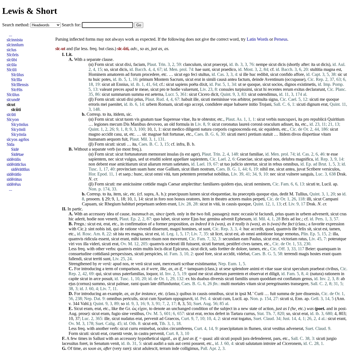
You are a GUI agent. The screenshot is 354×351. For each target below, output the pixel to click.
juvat (301, 169)
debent (102, 164)
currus (249, 313)
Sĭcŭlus (17, 74)
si (240, 74)
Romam (165, 104)
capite (74, 278)
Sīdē (15, 149)
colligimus (189, 348)
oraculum (272, 124)
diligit (274, 273)
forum (136, 74)
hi (265, 89)
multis (148, 248)
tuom (128, 119)
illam (195, 169)
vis (136, 119)
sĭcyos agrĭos (18, 139)
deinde (258, 79)
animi (254, 268)
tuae (158, 119)
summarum (120, 94)
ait (113, 84)
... (10, 34)
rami (135, 283)
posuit (107, 278)
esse (334, 154)
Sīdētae (17, 154)
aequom (114, 139)
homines (189, 228)
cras (343, 213)
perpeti (259, 199)
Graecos (172, 318)
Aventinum (274, 79)
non (91, 164)
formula (182, 124)
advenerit (320, 213)
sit (309, 228)
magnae (155, 134)
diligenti (193, 129)
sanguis (306, 174)
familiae (256, 154)
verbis (271, 119)
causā (222, 79)
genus (307, 278)
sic (340, 74)
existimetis (306, 84)
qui (116, 228)
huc (252, 74)
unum (254, 278)
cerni (186, 343)
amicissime (132, 184)
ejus (238, 184)
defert (220, 313)
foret (83, 343)
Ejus (195, 218)
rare (126, 348)
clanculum (192, 64)
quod (269, 228)
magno (94, 134)
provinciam (126, 169)
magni (175, 228)
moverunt (178, 238)
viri (71, 243)
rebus (277, 164)
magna (329, 69)
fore (208, 253)
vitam (326, 134)
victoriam (289, 238)
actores (234, 199)
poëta (193, 84)
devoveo (154, 124)
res (127, 233)
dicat (167, 248)
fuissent (192, 243)
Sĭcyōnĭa (18, 134)
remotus (292, 233)
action (268, 308)
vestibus (137, 313)
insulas (173, 154)
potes (106, 79)
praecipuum (178, 194)
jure (299, 293)
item (117, 194)
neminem (262, 184)
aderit (80, 218)
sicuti (109, 99)
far (77, 48)
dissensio (311, 293)
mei (104, 104)
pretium (254, 134)
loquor (151, 273)
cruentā (115, 333)
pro (162, 89)
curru (133, 328)
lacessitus (70, 343)
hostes (315, 253)
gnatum (146, 119)
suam (142, 169)
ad (127, 74)
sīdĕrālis (14, 159)
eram (88, 308)
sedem (160, 204)
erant (172, 204)
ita (313, 64)
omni (158, 174)
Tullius (301, 194)
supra (148, 194)
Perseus (280, 39)
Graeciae (244, 159)
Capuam (89, 204)
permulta (259, 99)
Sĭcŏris (13, 54)
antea (232, 79)
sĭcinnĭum (15, 44)
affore (299, 74)
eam (244, 238)
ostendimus (267, 94)
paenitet (115, 104)
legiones (101, 124)
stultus (203, 74)
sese (227, 268)
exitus (299, 89)
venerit (111, 218)
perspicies (153, 253)
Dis (126, 124)
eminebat (147, 328)
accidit (107, 134)
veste (127, 333)
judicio (237, 164)
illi (309, 199)
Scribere (313, 169)
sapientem (97, 159)
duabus (203, 278)
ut (318, 64)
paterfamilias (133, 273)
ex (188, 278)
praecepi (219, 64)
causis (231, 204)
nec (111, 159)
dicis (282, 64)
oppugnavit (182, 298)
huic (96, 79)
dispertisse (311, 134)
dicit (214, 94)
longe (279, 233)
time (77, 348)
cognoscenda (239, 129)
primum (146, 79)
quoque (253, 84)
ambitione (264, 233)
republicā (318, 119)
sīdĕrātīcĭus (16, 164)
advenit (227, 218)
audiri (158, 343)
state (253, 308)
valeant (106, 89)
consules (226, 89)
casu (118, 134)
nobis (100, 228)
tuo (227, 164)
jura (246, 338)
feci (194, 74)
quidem (227, 184)
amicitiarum (127, 164)
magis (162, 184)
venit (114, 343)
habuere (241, 104)
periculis (130, 298)
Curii (258, 293)
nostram (207, 169)
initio (253, 104)
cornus (84, 283)
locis (158, 248)
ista (121, 233)
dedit (284, 194)
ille (245, 74)
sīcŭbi (12, 59)
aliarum (154, 164)
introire (269, 343)
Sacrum (176, 79)
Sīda (10, 144)
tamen (334, 228)
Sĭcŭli (12, 69)
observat (256, 273)
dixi (127, 64)
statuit (267, 134)
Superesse (171, 119)
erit (154, 323)
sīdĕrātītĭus (20, 169)
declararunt (315, 89)
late (153, 283)
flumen (255, 328)
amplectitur (191, 184)
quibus (185, 293)
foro (162, 199)
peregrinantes (278, 283)
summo (98, 283)
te (136, 89)
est (338, 69)
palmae (122, 283)
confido (286, 74)
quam (290, 213)
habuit (186, 99)
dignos (290, 84)
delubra (288, 159)
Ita (194, 119)
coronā (256, 124)
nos (276, 159)
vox (79, 243)
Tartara (237, 313)
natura (206, 129)
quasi (207, 338)
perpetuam (145, 204)
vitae (185, 119)
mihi (135, 238)
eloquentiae (220, 194)
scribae (188, 263)
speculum (300, 268)
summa (137, 94)
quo (156, 218)
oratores (193, 199)
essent (103, 238)
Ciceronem (291, 343)
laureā (244, 124)
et (120, 174)
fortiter (224, 248)
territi (97, 258)
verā (106, 263)
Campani (330, 199)
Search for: (72, 24)
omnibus (290, 164)
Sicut (78, 308)
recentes (275, 89)
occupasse (295, 79)
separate (94, 59)
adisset (287, 124)
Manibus (138, 124)
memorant (157, 154)
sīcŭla (12, 64)
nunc (235, 213)
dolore (241, 248)
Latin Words (257, 39)
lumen (194, 194)
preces (118, 89)
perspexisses (121, 253)
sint (91, 228)
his (193, 278)
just (154, 48)
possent (197, 343)
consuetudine (80, 253)
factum (244, 79)
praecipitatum (231, 328)
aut (178, 343)
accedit (257, 228)
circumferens (181, 328)
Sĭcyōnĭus (19, 124)
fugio (116, 313)
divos (296, 134)
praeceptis (246, 194)
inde (175, 348)
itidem (118, 114)
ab (243, 233)
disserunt (160, 228)
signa (273, 99)
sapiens (181, 84)
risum (156, 238)
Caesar (174, 184)
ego (186, 74)
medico (178, 129)
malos (246, 199)
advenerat (294, 328)
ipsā (242, 293)
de (122, 228)
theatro (221, 199)
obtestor (208, 119)
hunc (138, 174)
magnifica (304, 159)
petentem (188, 174)
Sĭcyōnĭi (18, 129)
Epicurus (180, 248)
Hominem (97, 74)
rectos (209, 313)
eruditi (155, 159)
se (244, 84)
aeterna (157, 94)
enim (137, 248)
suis (171, 343)
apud (129, 89)
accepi (197, 104)
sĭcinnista (15, 39)
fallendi (75, 258)
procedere (150, 74)
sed (141, 159)
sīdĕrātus (14, 179)
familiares (211, 184)
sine (125, 313)
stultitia (316, 69)
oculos (162, 328)
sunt (206, 69)
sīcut (11, 104)
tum (175, 174)
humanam (97, 139)
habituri (128, 204)
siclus (11, 49)
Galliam (172, 169)
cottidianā (101, 253)
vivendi (144, 228)
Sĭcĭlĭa (16, 79)
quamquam (326, 248)
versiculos (330, 169)
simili (211, 79)
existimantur (205, 263)
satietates (181, 164)
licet (218, 233)
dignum (313, 104)
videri (95, 243)
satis (213, 248)
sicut (109, 64)
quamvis (283, 228)
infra (180, 144)
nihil (264, 169)
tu (90, 79)
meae (143, 89)
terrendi (291, 253)
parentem (236, 273)
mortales (238, 283)
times (82, 338)
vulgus (130, 159)
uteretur (250, 164)
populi (236, 338)
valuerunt (189, 89)
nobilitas (221, 174)
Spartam (164, 298)
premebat (205, 174)
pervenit (151, 318)
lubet (165, 218)
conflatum (292, 278)
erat (197, 79)
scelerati (172, 243)
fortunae (177, 134)
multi (225, 283)
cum (152, 298)
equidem (271, 129)
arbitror (244, 99)
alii (216, 338)
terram (165, 348)
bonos (180, 199)
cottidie (149, 184)
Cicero (204, 94)
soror (185, 218)
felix (302, 228)
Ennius (122, 84)
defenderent (261, 338)
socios (277, 84)
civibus (332, 268)
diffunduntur (168, 283)
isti (108, 228)
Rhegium (113, 204)
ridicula (90, 238)
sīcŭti (16, 109)
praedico (228, 69)
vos (233, 99)
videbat (243, 253)
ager (194, 154)
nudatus (127, 318)
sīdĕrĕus (14, 184)
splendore (240, 268)
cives (245, 243)
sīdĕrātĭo (14, 174)
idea (110, 213)
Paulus (255, 238)
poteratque (337, 238)
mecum (116, 124)
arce (97, 278)
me (322, 99)
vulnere (292, 174)
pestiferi (233, 243)
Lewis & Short (29, 11)
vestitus (278, 328)
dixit (203, 84)
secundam (231, 238)
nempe (261, 64)
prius (138, 99)
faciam (139, 64)
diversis (217, 278)
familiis (241, 278)
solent (167, 159)
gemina (213, 218)
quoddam (268, 278)
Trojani (265, 104)
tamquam (196, 268)
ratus (302, 238)
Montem (161, 79)
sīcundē (13, 99)
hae (198, 69)
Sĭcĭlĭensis (19, 84)
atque (228, 104)
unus (117, 273)
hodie (175, 89)
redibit (262, 74)
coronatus (229, 124)
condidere (213, 104)
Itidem (284, 134)
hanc (152, 169)
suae (278, 268)
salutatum (254, 343)
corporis (220, 129)
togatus (245, 318)
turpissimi (243, 89)
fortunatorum (135, 154)
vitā (167, 174)
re (99, 263)
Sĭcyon (13, 119)
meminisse (220, 99)
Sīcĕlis (16, 89)
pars (276, 338)
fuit (165, 134)
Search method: (16, 24)
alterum (220, 273)
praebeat (317, 268)
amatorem (115, 74)
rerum (288, 89)
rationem (332, 273)
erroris (94, 104)
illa (335, 233)
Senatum (101, 343)
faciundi (266, 213)
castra (144, 333)
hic (71, 218)
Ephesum (243, 218)
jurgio (331, 338)
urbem (151, 104)
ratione (131, 228)
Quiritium (335, 119)
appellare (181, 159)
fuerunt (218, 243)
